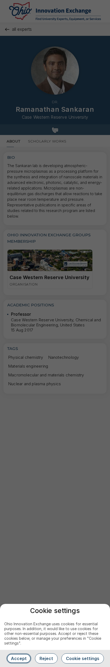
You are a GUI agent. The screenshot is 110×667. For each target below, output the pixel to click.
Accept (19, 658)
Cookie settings (82, 658)
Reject (46, 658)
